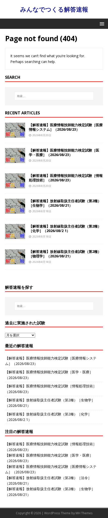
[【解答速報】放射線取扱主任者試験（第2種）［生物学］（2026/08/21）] (15, 210)
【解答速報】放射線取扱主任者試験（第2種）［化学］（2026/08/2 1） (65, 228)
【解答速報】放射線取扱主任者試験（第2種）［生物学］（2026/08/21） (65, 203)
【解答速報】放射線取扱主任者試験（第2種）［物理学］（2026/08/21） (65, 253)
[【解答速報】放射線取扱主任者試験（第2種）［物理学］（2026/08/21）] (15, 261)
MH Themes (84, 513)
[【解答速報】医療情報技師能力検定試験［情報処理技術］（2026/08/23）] (15, 185)
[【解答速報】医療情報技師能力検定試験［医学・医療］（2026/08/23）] (15, 160)
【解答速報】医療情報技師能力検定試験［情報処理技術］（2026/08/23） (66, 177)
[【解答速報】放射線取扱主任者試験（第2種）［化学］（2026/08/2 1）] (15, 236)
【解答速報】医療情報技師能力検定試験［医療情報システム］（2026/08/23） (66, 127)
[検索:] (54, 96)
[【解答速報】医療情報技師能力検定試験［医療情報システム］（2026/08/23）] (15, 134)
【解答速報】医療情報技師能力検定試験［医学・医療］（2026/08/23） (64, 152)
